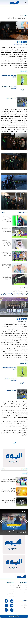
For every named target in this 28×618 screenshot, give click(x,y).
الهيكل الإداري (24, 606)
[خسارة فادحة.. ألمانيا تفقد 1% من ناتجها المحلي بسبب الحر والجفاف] (21, 501)
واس (26, 44)
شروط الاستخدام (24, 608)
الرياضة (25, 590)
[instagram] (6, 605)
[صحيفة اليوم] (14, 2)
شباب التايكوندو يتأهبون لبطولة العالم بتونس (14, 294)
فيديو (25, 592)
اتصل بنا (12, 590)
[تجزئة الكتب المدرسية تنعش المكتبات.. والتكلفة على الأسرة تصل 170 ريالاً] (14, 521)
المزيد (3, 212)
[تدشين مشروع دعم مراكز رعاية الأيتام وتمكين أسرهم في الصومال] (21, 481)
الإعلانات (12, 592)
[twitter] (26, 42)
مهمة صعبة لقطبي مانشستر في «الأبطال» (8, 76)
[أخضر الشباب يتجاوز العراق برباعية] (19, 279)
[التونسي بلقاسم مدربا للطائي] (19, 268)
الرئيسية (25, 15)
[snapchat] (6, 601)
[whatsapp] (19, 42)
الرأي (20, 590)
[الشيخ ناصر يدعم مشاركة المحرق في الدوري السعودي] (19, 244)
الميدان (21, 15)
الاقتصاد (19, 585)
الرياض (24, 44)
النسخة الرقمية (12, 616)
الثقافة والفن (18, 588)
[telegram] (22, 42)
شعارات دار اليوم (10, 594)
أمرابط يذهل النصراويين (11, 98)
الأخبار (26, 585)
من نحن (25, 604)
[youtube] (11, 605)
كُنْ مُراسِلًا (11, 585)
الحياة (26, 588)
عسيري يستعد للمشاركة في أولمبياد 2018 (8, 87)
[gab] (11, 601)
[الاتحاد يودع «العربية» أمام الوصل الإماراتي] (19, 232)
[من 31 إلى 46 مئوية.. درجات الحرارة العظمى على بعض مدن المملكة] (21, 491)
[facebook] (24, 42)
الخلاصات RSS (11, 596)
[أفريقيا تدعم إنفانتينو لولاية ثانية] (19, 220)
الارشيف (12, 588)
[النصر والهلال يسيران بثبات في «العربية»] (19, 256)
